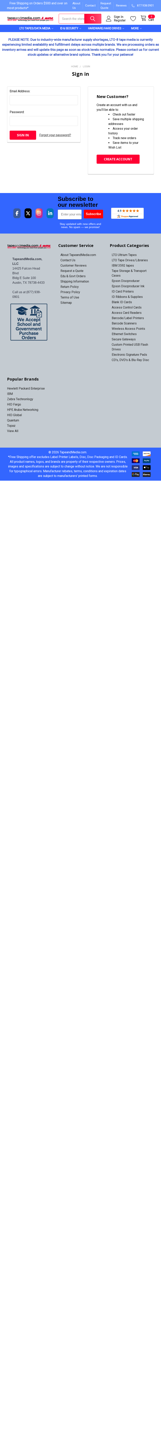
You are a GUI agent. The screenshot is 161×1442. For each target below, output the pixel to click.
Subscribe (93, 214)
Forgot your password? (55, 135)
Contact (90, 5)
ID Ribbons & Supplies (127, 297)
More (135, 28)
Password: (17, 112)
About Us (76, 6)
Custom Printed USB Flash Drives (130, 347)
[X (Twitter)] (28, 213)
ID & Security (69, 28)
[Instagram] (39, 213)
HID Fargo (14, 404)
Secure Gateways (124, 339)
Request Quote (106, 6)
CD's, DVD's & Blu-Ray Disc (130, 360)
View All (12, 431)
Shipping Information (74, 281)
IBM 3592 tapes (123, 265)
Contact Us (67, 260)
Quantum (13, 420)
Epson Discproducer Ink (128, 286)
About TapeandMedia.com (78, 255)
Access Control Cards (127, 307)
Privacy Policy (70, 292)
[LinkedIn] (50, 213)
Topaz (11, 426)
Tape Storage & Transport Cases (129, 273)
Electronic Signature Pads (129, 355)
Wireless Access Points (128, 329)
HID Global (14, 415)
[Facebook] (16, 213)
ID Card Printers (123, 291)
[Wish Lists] (135, 18)
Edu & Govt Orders (73, 276)
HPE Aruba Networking (22, 410)
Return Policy (69, 287)
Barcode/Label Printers (128, 318)
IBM (10, 394)
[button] (29, 322)
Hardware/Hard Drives (104, 28)
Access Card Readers (127, 313)
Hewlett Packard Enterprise (26, 388)
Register (120, 20)
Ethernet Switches (124, 334)
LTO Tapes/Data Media (34, 28)
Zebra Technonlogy (20, 399)
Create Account (118, 159)
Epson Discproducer (126, 281)
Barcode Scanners (124, 323)
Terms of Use (69, 297)
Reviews (121, 5)
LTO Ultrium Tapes (124, 255)
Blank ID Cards (122, 302)
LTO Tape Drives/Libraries (130, 260)
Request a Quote (71, 271)
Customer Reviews (73, 265)
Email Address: (20, 91)
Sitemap (66, 303)
